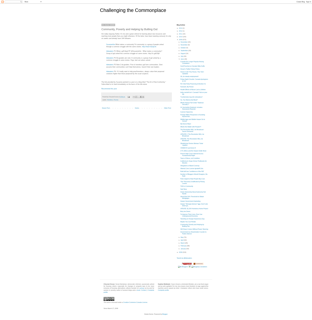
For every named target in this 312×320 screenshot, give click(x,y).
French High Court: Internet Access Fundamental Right (191, 154)
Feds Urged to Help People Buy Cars (192, 179)
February (184, 246)
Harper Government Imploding (190, 201)
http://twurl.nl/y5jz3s (149, 47)
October (183, 48)
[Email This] (134, 97)
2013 (181, 28)
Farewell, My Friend (186, 87)
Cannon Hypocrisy (186, 112)
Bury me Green (185, 211)
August (183, 53)
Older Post (167, 108)
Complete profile (163, 290)
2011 (181, 34)
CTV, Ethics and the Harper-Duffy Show (193, 151)
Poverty (116, 100)
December (184, 42)
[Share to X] (138, 97)
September (184, 50)
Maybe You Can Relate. (188, 222)
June (182, 59)
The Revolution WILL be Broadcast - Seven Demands (192, 130)
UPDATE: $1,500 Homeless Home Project (194, 208)
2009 (181, 39)
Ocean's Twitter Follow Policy (190, 69)
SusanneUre (110, 44)
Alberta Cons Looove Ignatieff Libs (191, 168)
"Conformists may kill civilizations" (191, 97)
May (182, 237)
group (142, 288)
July (182, 56)
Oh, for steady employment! (189, 76)
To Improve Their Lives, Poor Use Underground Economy (191, 215)
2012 (181, 31)
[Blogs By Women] (190, 267)
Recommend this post (109, 89)
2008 (181, 252)
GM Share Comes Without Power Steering (194, 229)
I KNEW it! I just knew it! (188, 148)
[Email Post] (128, 97)
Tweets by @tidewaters (184, 258)
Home (137, 108)
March (183, 243)
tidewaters (109, 51)
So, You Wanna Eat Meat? (189, 100)
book (138, 290)
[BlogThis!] (136, 97)
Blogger (164, 314)
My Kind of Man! (185, 124)
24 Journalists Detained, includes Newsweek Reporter (191, 108)
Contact (143, 290)
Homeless (110, 100)
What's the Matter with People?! (190, 127)
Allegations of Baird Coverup (189, 166)
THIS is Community (186, 186)
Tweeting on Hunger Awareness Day (192, 219)
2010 (181, 37)
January (183, 249)
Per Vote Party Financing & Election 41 (193, 84)
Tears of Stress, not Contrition (190, 158)
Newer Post (106, 108)
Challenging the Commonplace (133, 10)
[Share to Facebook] (141, 97)
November (184, 45)
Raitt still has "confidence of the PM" (192, 171)
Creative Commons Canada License (135, 302)
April (182, 240)
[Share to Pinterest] (143, 97)
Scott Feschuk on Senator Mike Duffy (192, 66)
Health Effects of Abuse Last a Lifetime (193, 89)
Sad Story (183, 189)
